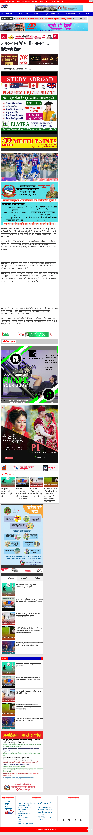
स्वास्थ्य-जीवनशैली (71, 13)
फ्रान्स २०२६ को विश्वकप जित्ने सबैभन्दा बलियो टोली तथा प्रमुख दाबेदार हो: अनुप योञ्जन (46, 18)
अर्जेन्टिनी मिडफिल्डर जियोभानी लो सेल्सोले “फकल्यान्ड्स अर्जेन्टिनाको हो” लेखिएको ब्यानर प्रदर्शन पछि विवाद (50, 494)
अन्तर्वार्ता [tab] (24, 578)
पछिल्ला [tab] (11, 578)
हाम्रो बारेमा (8, 801)
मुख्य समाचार (10, 13)
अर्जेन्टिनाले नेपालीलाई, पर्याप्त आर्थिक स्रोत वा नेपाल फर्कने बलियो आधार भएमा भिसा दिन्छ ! (22, 493)
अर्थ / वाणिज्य (37, 13)
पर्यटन (81, 13)
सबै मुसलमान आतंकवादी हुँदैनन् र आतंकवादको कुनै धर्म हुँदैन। (7, 492)
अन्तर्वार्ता (27, 13)
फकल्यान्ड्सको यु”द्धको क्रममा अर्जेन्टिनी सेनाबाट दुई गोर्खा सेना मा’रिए (36, 492)
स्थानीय (60, 13)
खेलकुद (46, 13)
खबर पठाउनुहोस (8, 807)
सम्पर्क (7, 804)
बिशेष (53, 13)
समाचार (19, 13)
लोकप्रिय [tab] (37, 578)
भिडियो (88, 13)
